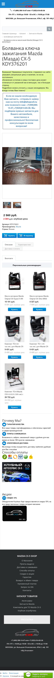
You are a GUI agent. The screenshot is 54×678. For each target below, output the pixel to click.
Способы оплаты (27, 570)
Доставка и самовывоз (27, 567)
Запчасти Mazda (27, 604)
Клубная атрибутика (27, 610)
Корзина (6, 676)
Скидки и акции (27, 574)
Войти (5, 673)
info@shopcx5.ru (28, 101)
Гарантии (27, 577)
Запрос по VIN (27, 587)
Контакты (27, 590)
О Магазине (27, 560)
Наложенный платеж (27, 583)
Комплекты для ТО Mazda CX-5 (27, 607)
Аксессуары (27, 600)
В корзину (28, 235)
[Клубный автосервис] (16, 471)
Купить (12, 235)
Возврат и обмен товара (27, 580)
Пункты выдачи (27, 564)
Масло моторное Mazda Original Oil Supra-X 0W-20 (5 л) (14, 299)
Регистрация (13, 673)
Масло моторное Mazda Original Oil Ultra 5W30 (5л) (39, 299)
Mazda (18, 226)
